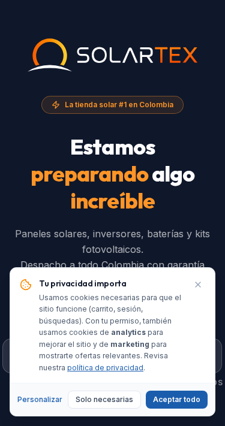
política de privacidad (105, 367)
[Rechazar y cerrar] (198, 284)
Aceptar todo (176, 399)
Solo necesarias (104, 399)
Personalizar (39, 399)
